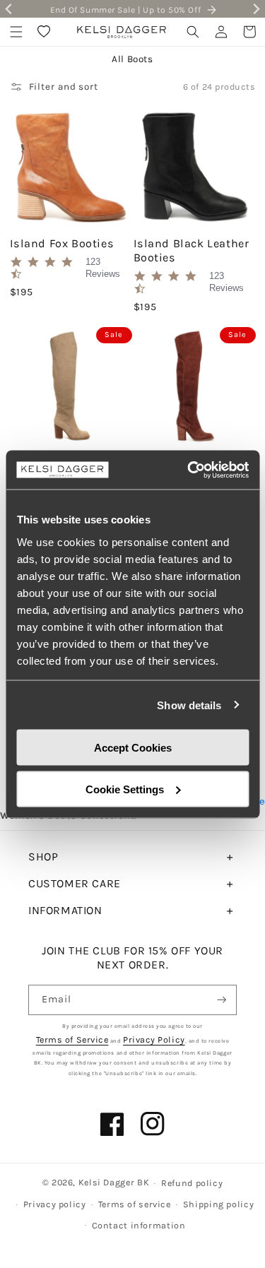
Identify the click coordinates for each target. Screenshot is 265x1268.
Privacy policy (54, 1204)
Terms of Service (72, 1039)
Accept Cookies (133, 748)
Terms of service (134, 1204)
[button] (16, 32)
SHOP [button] (43, 856)
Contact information (139, 1225)
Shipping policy (218, 1204)
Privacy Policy (154, 1039)
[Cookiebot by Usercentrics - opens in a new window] (189, 470)
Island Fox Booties (62, 243)
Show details (189, 705)
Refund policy (192, 1183)
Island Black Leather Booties (191, 251)
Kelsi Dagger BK (113, 1182)
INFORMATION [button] (65, 910)
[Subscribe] (222, 1000)
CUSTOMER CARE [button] (74, 883)
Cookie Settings (125, 789)
